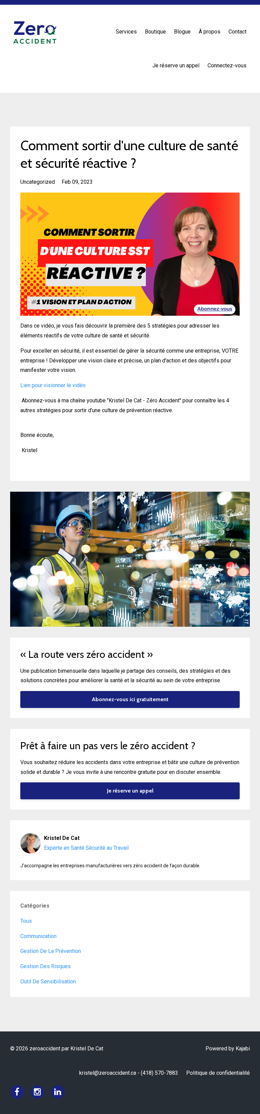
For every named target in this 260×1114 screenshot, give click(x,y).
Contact (237, 31)
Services (126, 31)
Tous (26, 921)
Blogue (182, 31)
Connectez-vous (227, 65)
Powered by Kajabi (227, 1048)
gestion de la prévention (50, 951)
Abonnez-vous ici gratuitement (130, 699)
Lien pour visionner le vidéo (53, 385)
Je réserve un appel (175, 65)
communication (38, 936)
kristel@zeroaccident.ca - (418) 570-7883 (128, 1073)
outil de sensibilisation (48, 981)
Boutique (155, 31)
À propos (209, 31)
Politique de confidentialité (218, 1073)
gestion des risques (45, 966)
